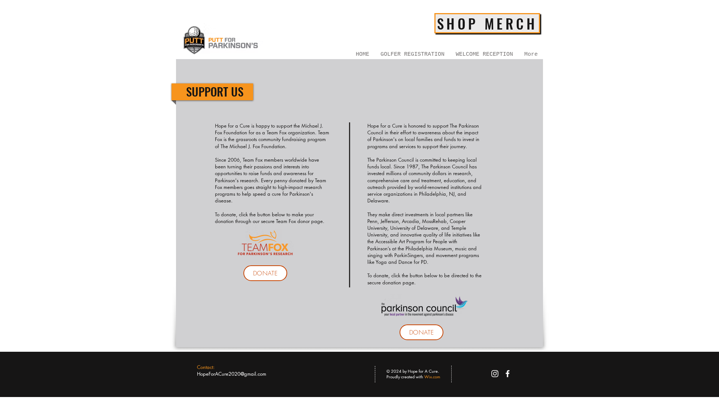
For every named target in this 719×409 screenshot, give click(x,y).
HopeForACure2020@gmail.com (231, 373)
